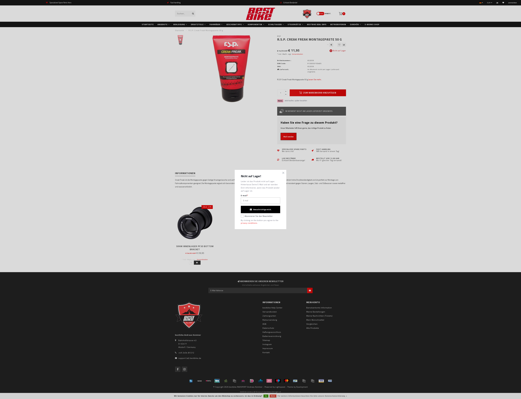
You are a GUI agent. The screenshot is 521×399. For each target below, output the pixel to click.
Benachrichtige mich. (262, 209)
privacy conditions (249, 223)
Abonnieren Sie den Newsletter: (259, 216)
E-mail (244, 195)
